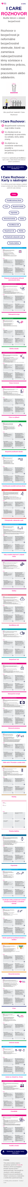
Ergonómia (14, 212)
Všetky (14, 194)
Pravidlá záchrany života (14, 200)
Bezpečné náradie (18, 206)
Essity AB (19, 1165)
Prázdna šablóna (14, 243)
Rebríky (21, 231)
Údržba (22, 218)
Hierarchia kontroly (9, 218)
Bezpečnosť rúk (9, 231)
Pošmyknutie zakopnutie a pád (14, 237)
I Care (6, 206)
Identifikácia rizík (14, 224)
